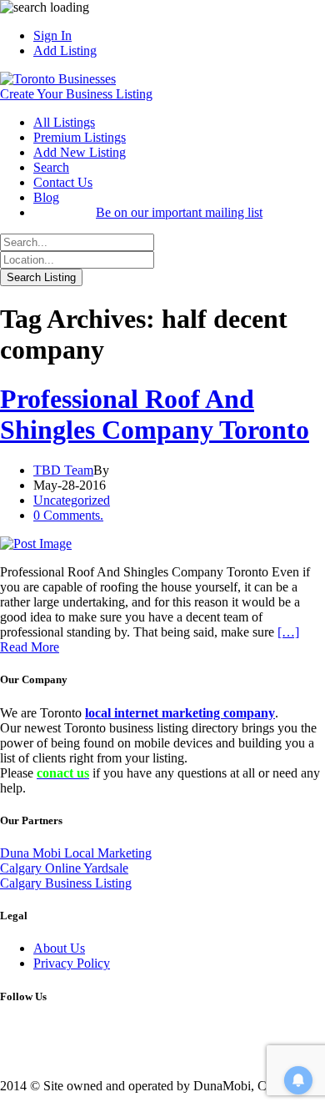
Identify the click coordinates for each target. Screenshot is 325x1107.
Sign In (52, 35)
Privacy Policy (71, 963)
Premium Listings (79, 137)
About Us (59, 948)
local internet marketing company (180, 713)
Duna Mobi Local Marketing (76, 853)
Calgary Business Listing (66, 883)
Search (51, 167)
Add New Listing (79, 152)
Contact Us (62, 182)
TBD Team (63, 470)
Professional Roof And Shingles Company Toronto (154, 414)
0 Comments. (68, 515)
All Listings (64, 122)
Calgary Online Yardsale (64, 868)
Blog (46, 197)
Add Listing (65, 50)
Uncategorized (71, 500)
